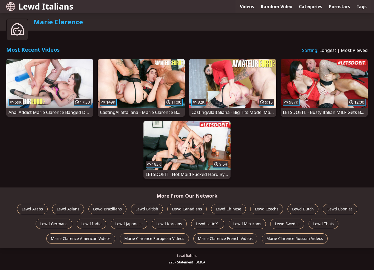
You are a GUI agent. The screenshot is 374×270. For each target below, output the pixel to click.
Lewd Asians (68, 209)
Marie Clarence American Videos (81, 238)
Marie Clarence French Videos (225, 238)
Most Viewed (354, 50)
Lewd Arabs (32, 209)
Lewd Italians (45, 6)
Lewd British (147, 209)
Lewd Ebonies (340, 209)
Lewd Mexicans (247, 223)
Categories (310, 7)
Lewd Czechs (266, 209)
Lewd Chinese (228, 209)
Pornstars (339, 7)
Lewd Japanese (129, 223)
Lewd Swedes (287, 223)
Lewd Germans (54, 223)
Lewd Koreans (169, 223)
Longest (328, 50)
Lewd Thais (323, 223)
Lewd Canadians (187, 209)
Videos (247, 7)
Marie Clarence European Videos (154, 238)
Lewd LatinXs (208, 223)
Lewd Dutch (303, 209)
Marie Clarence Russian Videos (294, 238)
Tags (362, 7)
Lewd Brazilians (107, 209)
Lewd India (91, 223)
